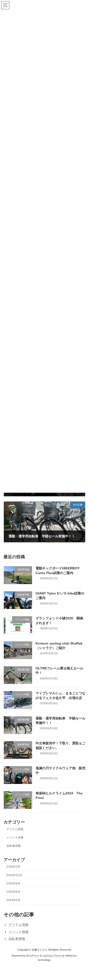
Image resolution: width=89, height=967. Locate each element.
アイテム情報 (14, 829)
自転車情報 (13, 845)
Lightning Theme (51, 955)
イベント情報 (14, 837)
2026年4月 (13, 866)
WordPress (32, 955)
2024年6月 (13, 900)
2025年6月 (13, 891)
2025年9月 (13, 883)
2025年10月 (14, 875)
